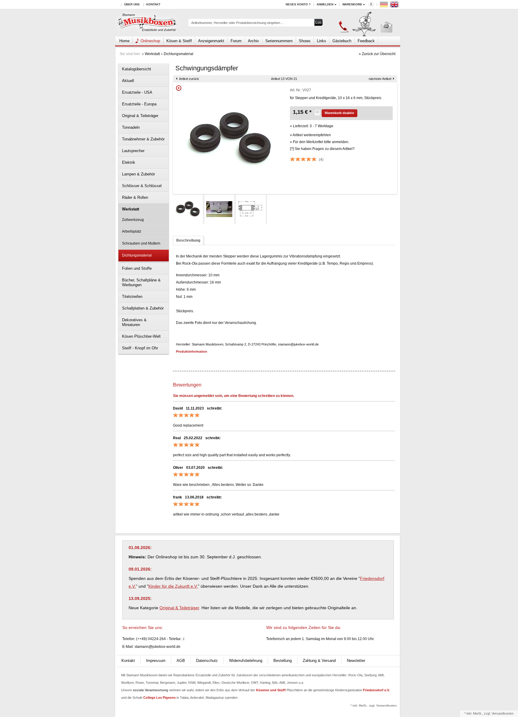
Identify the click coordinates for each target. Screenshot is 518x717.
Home (124, 41)
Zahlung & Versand (319, 660)
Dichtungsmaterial (178, 54)
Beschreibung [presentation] (188, 240)
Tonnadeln (131, 127)
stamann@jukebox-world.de (157, 647)
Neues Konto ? (298, 4)
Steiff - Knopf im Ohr (140, 348)
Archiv (253, 41)
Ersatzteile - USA (137, 92)
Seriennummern (279, 41)
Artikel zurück (189, 79)
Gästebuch (341, 41)
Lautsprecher (133, 150)
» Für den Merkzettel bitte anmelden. (319, 142)
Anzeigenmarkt (211, 41)
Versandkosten (503, 713)
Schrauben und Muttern (141, 243)
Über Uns (132, 4)
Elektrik (128, 162)
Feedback (366, 41)
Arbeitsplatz (131, 231)
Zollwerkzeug (133, 220)
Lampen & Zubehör (138, 174)
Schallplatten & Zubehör (143, 308)
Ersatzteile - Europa (139, 104)
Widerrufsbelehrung (245, 660)
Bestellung (282, 660)
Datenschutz (207, 660)
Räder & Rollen (135, 197)
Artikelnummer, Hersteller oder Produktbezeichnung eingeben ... (237, 23)
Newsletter (356, 660)
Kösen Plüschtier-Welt (141, 336)
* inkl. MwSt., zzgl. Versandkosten (373, 705)
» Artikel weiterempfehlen (310, 135)
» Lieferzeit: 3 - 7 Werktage (311, 126)
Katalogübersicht (136, 69)
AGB (181, 660)
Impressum (155, 660)
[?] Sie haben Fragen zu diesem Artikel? (322, 149)
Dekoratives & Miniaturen (134, 322)
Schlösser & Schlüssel (142, 186)
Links (321, 41)
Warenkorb (352, 4)
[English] (395, 5)
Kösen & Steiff (179, 41)
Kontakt (153, 4)
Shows (305, 41)
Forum (236, 41)
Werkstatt (152, 54)
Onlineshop (150, 41)
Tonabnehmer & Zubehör (143, 139)
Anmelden (325, 4)
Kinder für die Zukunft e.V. (173, 586)
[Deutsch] (384, 5)
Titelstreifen (132, 296)
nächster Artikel (380, 79)
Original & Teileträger (140, 115)
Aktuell (128, 80)
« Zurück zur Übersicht (377, 54)
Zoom (178, 88)
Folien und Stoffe (137, 268)
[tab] (188, 240)
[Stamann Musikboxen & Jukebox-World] (147, 23)
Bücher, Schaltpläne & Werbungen (141, 282)
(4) (321, 159)
